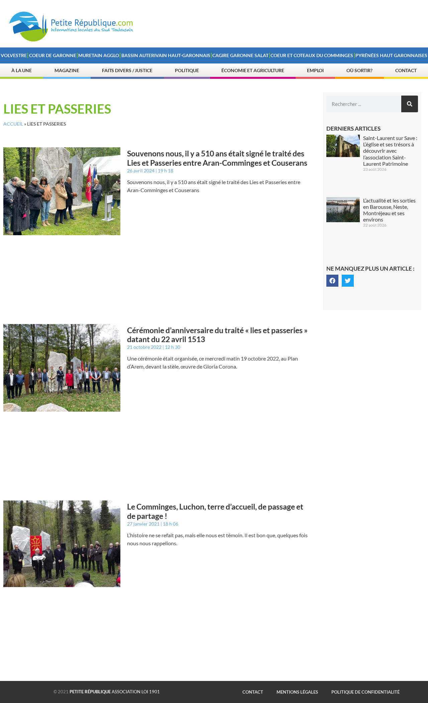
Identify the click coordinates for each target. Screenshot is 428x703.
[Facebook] (332, 281)
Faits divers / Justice (127, 70)
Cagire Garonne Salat (240, 55)
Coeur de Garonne (52, 55)
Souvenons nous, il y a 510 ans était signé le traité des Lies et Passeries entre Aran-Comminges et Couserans (217, 158)
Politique (187, 70)
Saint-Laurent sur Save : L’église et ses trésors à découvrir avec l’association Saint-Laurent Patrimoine (390, 151)
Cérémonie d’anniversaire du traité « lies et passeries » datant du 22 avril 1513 (217, 334)
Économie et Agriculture (252, 70)
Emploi (315, 70)
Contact (406, 70)
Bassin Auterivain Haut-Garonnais (165, 55)
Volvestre (14, 55)
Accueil (13, 124)
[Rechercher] (409, 104)
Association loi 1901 (115, 691)
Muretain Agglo (98, 55)
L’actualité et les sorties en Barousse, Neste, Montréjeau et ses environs (389, 210)
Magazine (67, 70)
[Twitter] (348, 281)
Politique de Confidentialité (365, 692)
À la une (21, 70)
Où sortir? (359, 70)
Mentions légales (297, 692)
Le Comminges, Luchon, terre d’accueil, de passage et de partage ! (215, 511)
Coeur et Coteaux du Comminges (312, 55)
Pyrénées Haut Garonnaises (391, 55)
